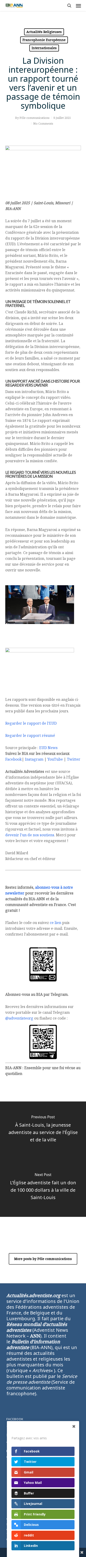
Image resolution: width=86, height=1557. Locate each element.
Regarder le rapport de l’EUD (31, 723)
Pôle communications (34, 118)
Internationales (44, 48)
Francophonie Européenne (44, 40)
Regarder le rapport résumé (30, 735)
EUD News (48, 747)
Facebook (13, 759)
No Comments (43, 123)
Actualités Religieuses (44, 32)
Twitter (73, 759)
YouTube (55, 759)
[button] (78, 5)
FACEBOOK (14, 1419)
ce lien (55, 922)
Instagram (34, 759)
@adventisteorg (19, 1018)
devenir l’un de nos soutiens (29, 834)
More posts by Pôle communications (43, 1259)
